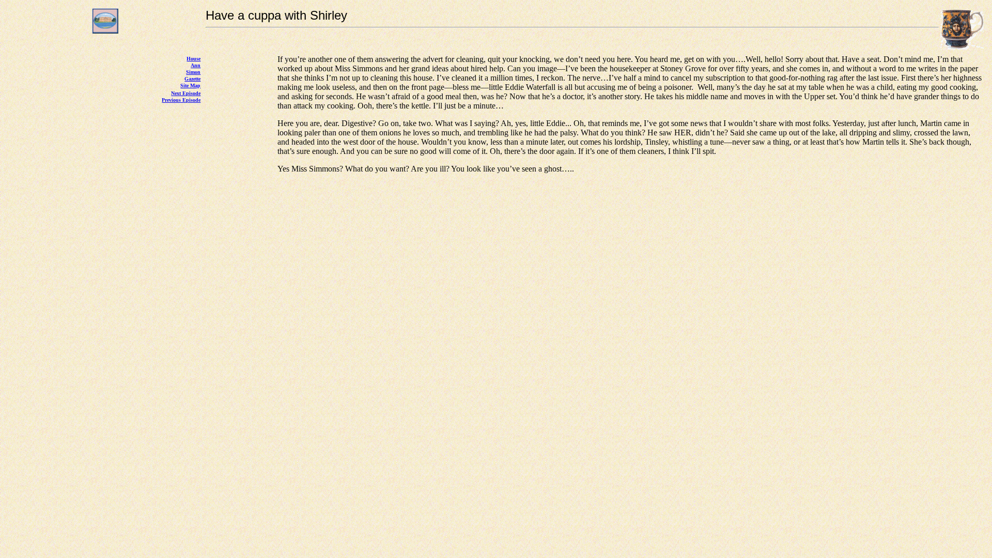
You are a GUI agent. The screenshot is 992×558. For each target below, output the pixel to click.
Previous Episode (181, 100)
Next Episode (185, 93)
